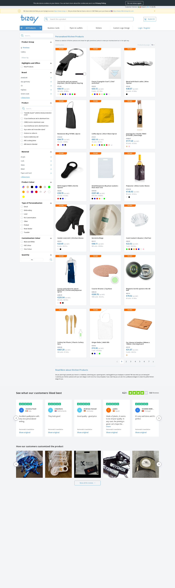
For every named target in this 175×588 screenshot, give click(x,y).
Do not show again (134, 3)
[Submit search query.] (22, 35)
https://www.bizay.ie (60, 11)
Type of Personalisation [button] (32, 203)
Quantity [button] (25, 255)
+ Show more (25, 98)
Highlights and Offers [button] (31, 63)
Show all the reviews (86, 483)
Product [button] (25, 103)
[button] (36, 77)
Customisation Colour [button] (31, 238)
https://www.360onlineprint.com (123, 11)
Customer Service (131, 7)
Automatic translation (26, 429)
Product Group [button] (28, 42)
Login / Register (144, 28)
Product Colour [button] (28, 182)
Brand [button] (24, 72)
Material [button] (25, 152)
